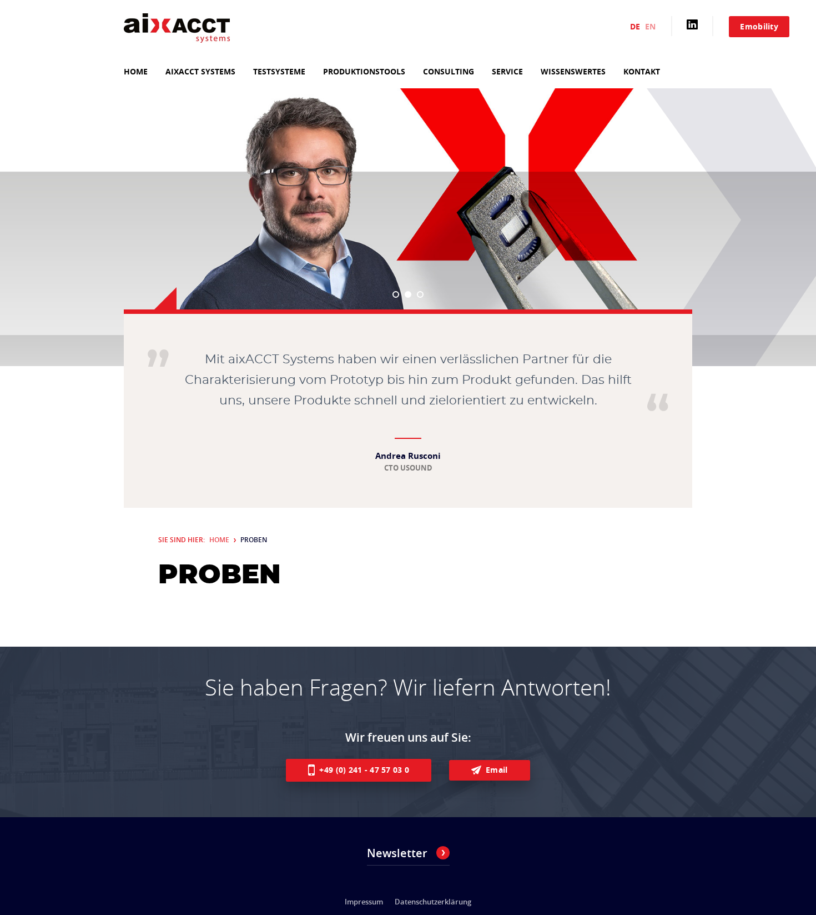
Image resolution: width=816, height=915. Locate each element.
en (650, 26)
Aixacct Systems (200, 71)
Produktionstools (364, 71)
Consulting (448, 71)
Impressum (364, 902)
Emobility (759, 26)
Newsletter (397, 853)
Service (507, 71)
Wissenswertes (573, 71)
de (635, 26)
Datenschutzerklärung (433, 902)
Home (136, 71)
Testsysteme (279, 71)
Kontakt (641, 71)
